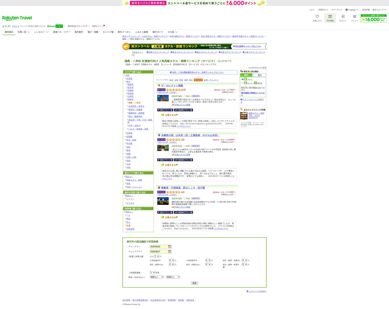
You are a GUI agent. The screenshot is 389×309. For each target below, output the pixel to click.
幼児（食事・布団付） (232, 260)
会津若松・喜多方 (136, 106)
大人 (151, 256)
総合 (171, 80)
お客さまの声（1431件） (167, 142)
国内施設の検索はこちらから (253, 94)
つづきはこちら (184, 126)
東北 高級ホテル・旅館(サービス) (215, 36)
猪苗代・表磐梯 (135, 109)
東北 (128, 81)
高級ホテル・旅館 (134, 180)
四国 (128, 161)
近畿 (128, 154)
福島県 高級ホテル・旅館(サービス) (248, 36)
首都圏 (129, 136)
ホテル (250, 80)
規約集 (181, 300)
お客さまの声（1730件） (167, 195)
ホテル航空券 (255, 83)
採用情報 (172, 300)
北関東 (129, 133)
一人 (128, 215)
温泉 (128, 183)
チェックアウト (135, 251)
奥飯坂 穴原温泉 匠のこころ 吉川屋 (183, 187)
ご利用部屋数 (134, 273)
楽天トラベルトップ (131, 36)
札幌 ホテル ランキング (158, 52)
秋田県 (130, 93)
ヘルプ (311, 10)
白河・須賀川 (134, 125)
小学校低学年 (191, 260)
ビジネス (130, 203)
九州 (128, 164)
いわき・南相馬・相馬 (138, 129)
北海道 (129, 78)
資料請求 (190, 300)
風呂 (191, 80)
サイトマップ (336, 10)
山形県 (130, 96)
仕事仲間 (130, 229)
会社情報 (126, 300)
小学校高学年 (155, 260)
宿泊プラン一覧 (166, 110)
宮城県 (130, 90)
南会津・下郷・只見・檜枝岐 (139, 121)
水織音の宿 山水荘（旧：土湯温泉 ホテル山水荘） (190, 135)
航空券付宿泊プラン (183, 110)
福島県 (130, 99)
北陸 (128, 147)
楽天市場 (366, 10)
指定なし (129, 176)
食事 (186, 80)
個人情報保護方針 (140, 300)
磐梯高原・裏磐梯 (136, 113)
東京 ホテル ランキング (182, 52)
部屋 (181, 80)
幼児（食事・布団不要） (231, 266)
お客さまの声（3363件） (167, 92)
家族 (128, 219)
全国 (127, 75)
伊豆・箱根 (131, 140)
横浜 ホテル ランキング (206, 52)
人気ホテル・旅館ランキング (155, 36)
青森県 (130, 84)
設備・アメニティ (211, 80)
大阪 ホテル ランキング (254, 52)
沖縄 (128, 167)
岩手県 (130, 87)
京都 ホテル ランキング (230, 52)
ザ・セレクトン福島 (172, 85)
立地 (176, 80)
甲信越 (129, 143)
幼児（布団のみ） (193, 265)
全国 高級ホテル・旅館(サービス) (184, 36)
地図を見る (195, 96)
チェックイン (134, 246)
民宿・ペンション (134, 187)
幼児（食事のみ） (157, 265)
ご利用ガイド (322, 10)
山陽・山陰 (131, 157)
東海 (128, 150)
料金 (137, 277)
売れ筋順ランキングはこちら (248, 46)
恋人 (128, 222)
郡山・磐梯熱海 (135, 116)
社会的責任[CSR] (158, 300)
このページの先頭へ (258, 291)
